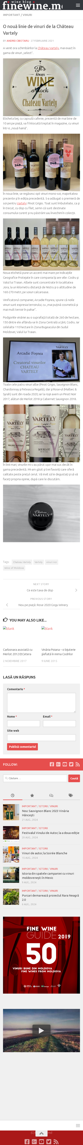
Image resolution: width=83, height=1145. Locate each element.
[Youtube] (64, 764)
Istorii (43, 806)
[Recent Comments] (51, 795)
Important (11, 15)
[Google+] (58, 764)
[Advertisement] (33, 1085)
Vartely (21, 203)
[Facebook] (51, 764)
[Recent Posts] (12, 795)
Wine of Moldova (14, 568)
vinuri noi (51, 562)
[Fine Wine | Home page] (32, 5)
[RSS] (77, 764)
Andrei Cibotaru (18, 40)
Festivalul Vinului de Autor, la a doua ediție (50, 833)
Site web (13, 730)
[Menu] (78, 5)
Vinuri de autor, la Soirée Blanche (44, 853)
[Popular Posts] (32, 795)
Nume (12, 716)
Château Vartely (48, 48)
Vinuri (27, 15)
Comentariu (16, 689)
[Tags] (70, 795)
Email (47, 716)
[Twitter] (71, 764)
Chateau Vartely (22, 562)
